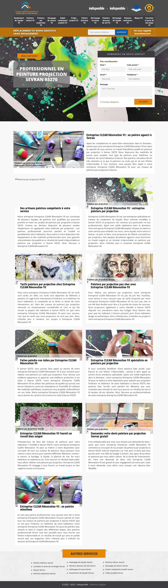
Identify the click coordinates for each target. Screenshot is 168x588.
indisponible (96, 8)
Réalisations (29, 56)
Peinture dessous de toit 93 (106, 20)
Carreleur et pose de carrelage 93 (149, 21)
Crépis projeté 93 (73, 19)
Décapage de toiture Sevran (116, 566)
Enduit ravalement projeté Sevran (119, 569)
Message (104, 84)
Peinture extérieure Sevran (44, 573)
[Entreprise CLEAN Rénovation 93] (26, 8)
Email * (103, 74)
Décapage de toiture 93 (51, 20)
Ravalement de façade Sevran (81, 573)
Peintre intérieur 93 (84, 20)
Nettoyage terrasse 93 (95, 20)
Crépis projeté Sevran (114, 573)
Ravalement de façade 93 (19, 20)
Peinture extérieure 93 (127, 20)
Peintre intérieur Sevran (43, 563)
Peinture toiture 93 (30, 19)
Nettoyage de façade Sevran (80, 562)
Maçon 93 (139, 18)
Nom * (103, 65)
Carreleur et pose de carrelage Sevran (49, 566)
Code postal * (133, 65)
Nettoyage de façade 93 (116, 20)
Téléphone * (132, 74)
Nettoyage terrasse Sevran (80, 569)
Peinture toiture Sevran (114, 562)
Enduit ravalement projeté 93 (62, 20)
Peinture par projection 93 (41, 21)
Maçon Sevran (39, 570)
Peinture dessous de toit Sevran (82, 566)
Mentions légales (98, 584)
